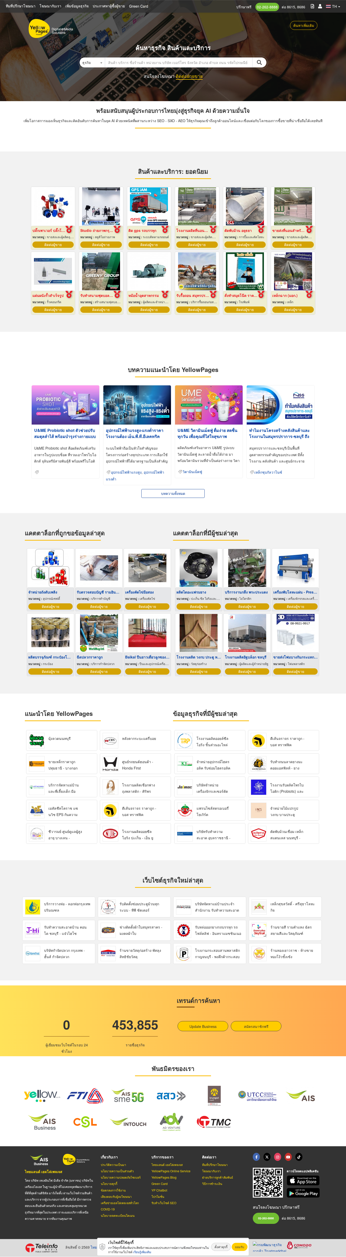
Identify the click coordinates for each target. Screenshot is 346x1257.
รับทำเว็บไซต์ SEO (163, 1203)
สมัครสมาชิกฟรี (256, 1026)
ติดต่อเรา (209, 1156)
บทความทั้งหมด (173, 493)
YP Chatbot (159, 1190)
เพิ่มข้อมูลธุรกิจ (77, 5)
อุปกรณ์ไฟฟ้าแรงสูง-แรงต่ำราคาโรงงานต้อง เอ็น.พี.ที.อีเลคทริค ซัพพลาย (134, 436)
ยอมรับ (239, 1247)
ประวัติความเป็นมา (113, 1164)
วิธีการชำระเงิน (212, 1183)
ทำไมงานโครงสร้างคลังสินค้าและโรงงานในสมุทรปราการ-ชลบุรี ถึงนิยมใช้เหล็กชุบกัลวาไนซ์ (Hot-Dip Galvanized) (280, 439)
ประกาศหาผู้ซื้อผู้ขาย (109, 5)
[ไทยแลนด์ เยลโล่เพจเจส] (267, 1157)
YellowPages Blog (164, 1177)
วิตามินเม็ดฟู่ (192, 472)
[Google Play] (304, 1193)
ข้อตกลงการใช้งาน (113, 1190)
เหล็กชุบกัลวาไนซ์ (268, 472)
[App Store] (304, 1180)
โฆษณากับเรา (50, 5)
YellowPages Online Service (170, 1171)
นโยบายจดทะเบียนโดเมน (117, 1215)
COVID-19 (108, 1209)
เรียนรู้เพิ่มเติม (142, 1252)
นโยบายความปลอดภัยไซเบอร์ (121, 1177)
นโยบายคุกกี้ (109, 1183)
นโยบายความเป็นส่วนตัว (117, 1171)
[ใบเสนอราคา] (312, 6)
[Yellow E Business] (256, 1157)
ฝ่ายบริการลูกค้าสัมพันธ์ (217, 1177)
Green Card (138, 6)
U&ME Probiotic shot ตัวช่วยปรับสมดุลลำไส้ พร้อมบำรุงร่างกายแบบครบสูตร (65, 436)
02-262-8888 (267, 6)
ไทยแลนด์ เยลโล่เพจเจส (43, 1171)
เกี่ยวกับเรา (109, 1156)
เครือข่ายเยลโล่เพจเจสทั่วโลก (120, 1203)
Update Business (203, 1026)
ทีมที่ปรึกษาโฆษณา (20, 5)
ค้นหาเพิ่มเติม (303, 25)
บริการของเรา (162, 1156)
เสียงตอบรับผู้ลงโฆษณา (116, 1196)
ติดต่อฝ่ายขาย (189, 76)
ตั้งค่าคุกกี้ (221, 1247)
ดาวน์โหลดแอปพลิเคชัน (302, 1171)
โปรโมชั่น (157, 1196)
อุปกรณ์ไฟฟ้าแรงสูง (126, 472)
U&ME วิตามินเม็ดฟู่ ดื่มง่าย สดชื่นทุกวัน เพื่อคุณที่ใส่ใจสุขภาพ (207, 433)
